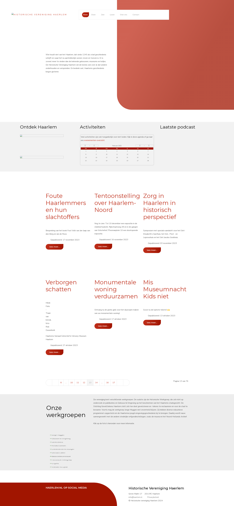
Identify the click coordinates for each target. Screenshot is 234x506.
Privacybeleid (153, 497)
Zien (102, 15)
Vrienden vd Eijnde (121, 253)
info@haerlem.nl (135, 497)
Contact (136, 15)
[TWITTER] (55, 491)
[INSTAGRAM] (67, 491)
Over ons (123, 15)
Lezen (112, 15)
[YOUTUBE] (61, 491)
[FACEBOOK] (49, 491)
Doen (93, 15)
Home (85, 15)
